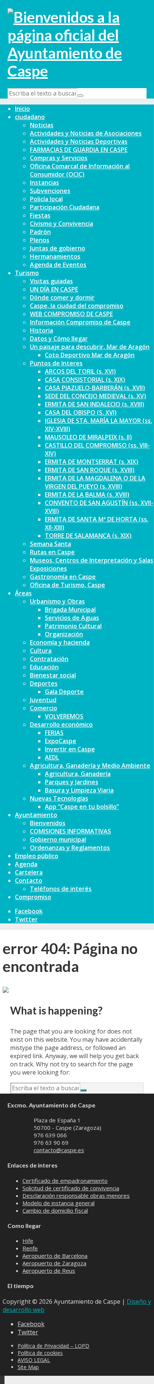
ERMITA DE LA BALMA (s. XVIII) (87, 494)
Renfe (30, 1248)
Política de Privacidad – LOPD (53, 1345)
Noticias (41, 125)
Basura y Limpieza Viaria (79, 790)
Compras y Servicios (58, 158)
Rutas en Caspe (52, 552)
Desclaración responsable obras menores (76, 1195)
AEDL (52, 757)
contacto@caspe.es (59, 1150)
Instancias (44, 182)
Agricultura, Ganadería (78, 774)
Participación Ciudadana (64, 207)
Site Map (28, 1367)
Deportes (44, 683)
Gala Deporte (64, 692)
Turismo (27, 273)
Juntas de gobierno (57, 248)
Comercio (43, 708)
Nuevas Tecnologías (59, 798)
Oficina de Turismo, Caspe (67, 585)
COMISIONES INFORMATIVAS (70, 831)
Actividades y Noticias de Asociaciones (86, 133)
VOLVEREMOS (64, 716)
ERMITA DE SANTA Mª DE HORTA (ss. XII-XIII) (96, 523)
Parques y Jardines (71, 782)
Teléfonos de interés (61, 889)
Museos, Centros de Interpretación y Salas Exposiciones (91, 564)
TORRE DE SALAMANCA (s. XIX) (88, 536)
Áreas (23, 593)
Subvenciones (50, 191)
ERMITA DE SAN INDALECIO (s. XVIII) (94, 404)
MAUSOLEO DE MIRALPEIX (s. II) (88, 437)
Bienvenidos (47, 823)
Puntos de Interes (56, 363)
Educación (44, 667)
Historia (41, 330)
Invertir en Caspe (70, 749)
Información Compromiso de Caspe (80, 322)
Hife (27, 1240)
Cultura (41, 650)
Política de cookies (40, 1352)
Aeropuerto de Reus (48, 1270)
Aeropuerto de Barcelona (54, 1255)
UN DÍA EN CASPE (54, 289)
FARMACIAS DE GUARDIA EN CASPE (78, 150)
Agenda (26, 864)
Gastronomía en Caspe (63, 577)
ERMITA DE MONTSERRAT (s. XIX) (91, 462)
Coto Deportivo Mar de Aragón (90, 355)
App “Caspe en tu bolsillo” (82, 806)
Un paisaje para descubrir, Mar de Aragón (90, 347)
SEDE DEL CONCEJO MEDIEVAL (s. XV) (95, 396)
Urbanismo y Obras (57, 601)
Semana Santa (50, 544)
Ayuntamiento (36, 815)
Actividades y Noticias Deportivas (78, 141)
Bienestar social (53, 675)
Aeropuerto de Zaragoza (54, 1263)
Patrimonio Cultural (73, 626)
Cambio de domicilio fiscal (55, 1210)
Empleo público (36, 856)
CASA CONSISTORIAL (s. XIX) (85, 379)
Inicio (22, 109)
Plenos (39, 240)
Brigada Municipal (70, 609)
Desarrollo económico (61, 724)
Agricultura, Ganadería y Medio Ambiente (90, 765)
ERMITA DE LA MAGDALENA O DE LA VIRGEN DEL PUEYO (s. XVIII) (95, 482)
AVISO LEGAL (34, 1359)
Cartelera (29, 872)
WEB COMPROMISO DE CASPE (71, 314)
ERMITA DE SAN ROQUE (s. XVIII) (90, 470)
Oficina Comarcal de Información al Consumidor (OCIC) (80, 170)
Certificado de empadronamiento (65, 1180)
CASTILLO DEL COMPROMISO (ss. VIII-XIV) (97, 449)
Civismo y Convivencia (61, 223)
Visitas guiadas (51, 281)
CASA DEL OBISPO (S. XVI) (81, 412)
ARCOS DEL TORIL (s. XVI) (80, 371)
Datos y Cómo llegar (59, 338)
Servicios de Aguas (72, 618)
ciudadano (30, 117)
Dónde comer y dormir (62, 297)
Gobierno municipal (58, 839)
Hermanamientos (55, 256)
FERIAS (54, 733)
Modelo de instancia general (58, 1203)
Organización (64, 634)
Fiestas (40, 215)
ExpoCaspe (60, 741)
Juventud (43, 700)
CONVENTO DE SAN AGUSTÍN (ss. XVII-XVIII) (99, 507)
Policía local (46, 199)
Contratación (49, 659)
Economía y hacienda (60, 642)
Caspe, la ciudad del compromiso (76, 306)
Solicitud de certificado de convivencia (70, 1188)
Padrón (40, 232)
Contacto (28, 880)
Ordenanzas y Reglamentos (70, 848)
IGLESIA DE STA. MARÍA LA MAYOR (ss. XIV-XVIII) (98, 425)
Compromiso (33, 897)
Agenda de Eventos (58, 265)
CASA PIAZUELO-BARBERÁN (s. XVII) (95, 388)
